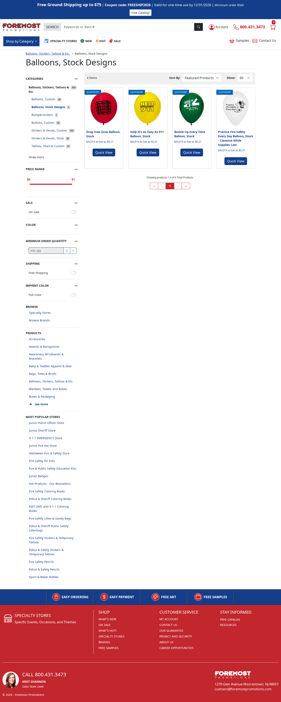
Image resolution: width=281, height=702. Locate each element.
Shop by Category (20, 41)
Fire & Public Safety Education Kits (52, 468)
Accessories (37, 339)
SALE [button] (117, 41)
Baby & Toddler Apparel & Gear (50, 366)
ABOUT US (166, 642)
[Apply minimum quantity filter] (67, 250)
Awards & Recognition (44, 347)
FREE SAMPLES (215, 597)
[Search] (198, 27)
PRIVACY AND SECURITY (175, 636)
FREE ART (168, 597)
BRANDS (104, 642)
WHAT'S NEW (107, 619)
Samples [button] (242, 40)
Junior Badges (38, 476)
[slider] (28, 183)
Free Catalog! (140, 13)
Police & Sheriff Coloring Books (50, 499)
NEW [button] (88, 41)
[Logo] (21, 26)
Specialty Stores (40, 313)
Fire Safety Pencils (41, 562)
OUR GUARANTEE (171, 631)
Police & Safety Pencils (44, 569)
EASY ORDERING (75, 597)
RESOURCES (228, 625)
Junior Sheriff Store (42, 430)
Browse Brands (39, 320)
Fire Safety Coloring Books (47, 491)
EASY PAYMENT (122, 597)
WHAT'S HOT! (107, 631)
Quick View (104, 152)
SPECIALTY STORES (111, 636)
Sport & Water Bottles (44, 577)
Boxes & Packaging (42, 396)
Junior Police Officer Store (46, 423)
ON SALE (104, 625)
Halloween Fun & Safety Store (49, 453)
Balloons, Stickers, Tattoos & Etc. (48, 53)
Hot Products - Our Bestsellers (50, 484)
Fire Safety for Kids (42, 461)
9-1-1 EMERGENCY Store (45, 438)
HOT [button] (102, 41)
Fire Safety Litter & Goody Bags (50, 518)
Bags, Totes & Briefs (42, 374)
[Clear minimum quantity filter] (73, 250)
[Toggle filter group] (76, 79)
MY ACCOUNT (168, 619)
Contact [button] (267, 40)
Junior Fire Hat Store (43, 446)
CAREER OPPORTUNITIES (176, 648)
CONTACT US (168, 625)
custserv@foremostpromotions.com (243, 689)
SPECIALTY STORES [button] (63, 41)
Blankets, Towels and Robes (48, 389)
